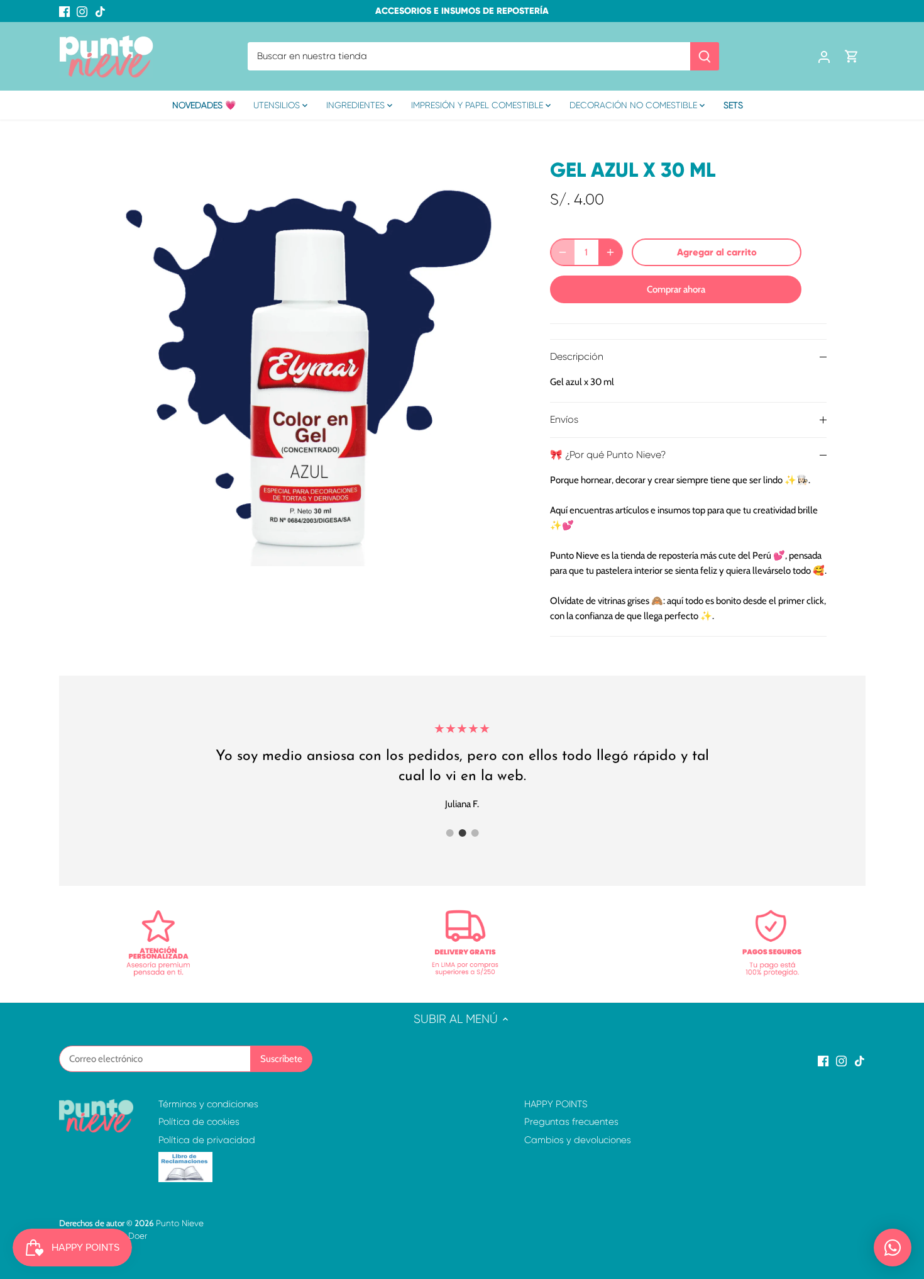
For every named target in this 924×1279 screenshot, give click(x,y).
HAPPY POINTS (556, 1104)
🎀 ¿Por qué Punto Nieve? (608, 455)
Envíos (564, 419)
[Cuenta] (824, 56)
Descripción (576, 356)
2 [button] (462, 833)
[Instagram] (82, 11)
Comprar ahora (676, 289)
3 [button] (474, 833)
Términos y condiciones (208, 1104)
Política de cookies (198, 1121)
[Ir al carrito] (851, 56)
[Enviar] (704, 56)
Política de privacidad (206, 1140)
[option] (308, 354)
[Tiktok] (100, 11)
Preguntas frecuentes (571, 1121)
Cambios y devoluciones (577, 1140)
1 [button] (449, 833)
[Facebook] (64, 11)
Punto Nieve (180, 1223)
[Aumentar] (610, 252)
